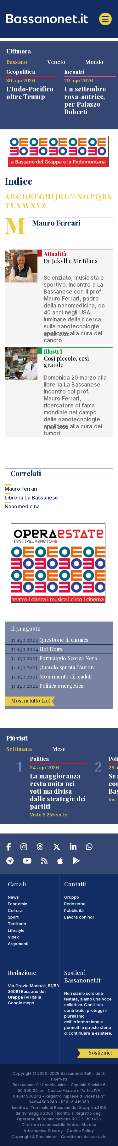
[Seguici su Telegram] (10, 861)
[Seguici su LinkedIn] (73, 848)
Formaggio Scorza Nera (68, 658)
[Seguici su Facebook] (8, 848)
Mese (59, 748)
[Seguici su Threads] (39, 848)
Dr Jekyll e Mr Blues (71, 261)
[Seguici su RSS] (44, 861)
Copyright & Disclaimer (34, 1136)
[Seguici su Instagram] (23, 848)
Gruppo (71, 897)
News (13, 897)
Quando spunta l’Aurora (67, 667)
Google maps (21, 1002)
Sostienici (100, 1052)
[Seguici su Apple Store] (60, 861)
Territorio (17, 923)
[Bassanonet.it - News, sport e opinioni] (59, 18)
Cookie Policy (80, 1130)
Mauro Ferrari (21, 489)
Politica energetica (61, 686)
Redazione (75, 903)
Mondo (94, 61)
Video (14, 936)
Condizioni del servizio (84, 1136)
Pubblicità (74, 910)
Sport (13, 917)
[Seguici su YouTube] (27, 861)
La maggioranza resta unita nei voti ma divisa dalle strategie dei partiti (58, 790)
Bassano (16, 61)
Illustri (53, 351)
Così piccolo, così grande (66, 362)
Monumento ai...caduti (65, 676)
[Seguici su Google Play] (76, 861)
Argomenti (18, 943)
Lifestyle (16, 930)
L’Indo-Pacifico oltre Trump (29, 92)
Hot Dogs (50, 649)
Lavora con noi (79, 917)
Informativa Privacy (43, 1130)
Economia (17, 903)
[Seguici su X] (57, 848)
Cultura (15, 910)
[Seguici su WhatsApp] (89, 848)
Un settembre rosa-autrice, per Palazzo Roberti (85, 100)
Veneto (56, 61)
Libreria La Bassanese (31, 497)
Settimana (19, 748)
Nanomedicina (22, 506)
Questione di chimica (63, 640)
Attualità (55, 254)
